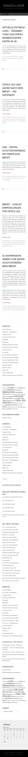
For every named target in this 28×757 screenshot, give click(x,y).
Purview (21, 403)
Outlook (18, 696)
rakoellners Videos (6, 367)
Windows (4, 408)
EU (8, 394)
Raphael (4, 60)
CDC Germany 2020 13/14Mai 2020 (10, 540)
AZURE (13, 117)
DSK (14, 178)
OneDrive (13, 403)
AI (2, 388)
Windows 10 (10, 408)
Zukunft (18, 244)
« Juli (4, 741)
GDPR (19, 394)
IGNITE (4, 396)
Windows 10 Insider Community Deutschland (12, 375)
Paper (17, 178)
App (6, 388)
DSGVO (4, 394)
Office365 (6, 403)
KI (6, 396)
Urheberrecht (12, 407)
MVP (8, 400)
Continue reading (6, 53)
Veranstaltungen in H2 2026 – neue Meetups (12, 645)
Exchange (16, 394)
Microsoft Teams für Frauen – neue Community (13, 652)
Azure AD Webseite (6, 329)
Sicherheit (20, 405)
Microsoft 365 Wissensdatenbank (9, 354)
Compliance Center (6, 334)
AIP (4, 388)
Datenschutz (15, 56)
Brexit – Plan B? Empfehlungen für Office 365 (12, 208)
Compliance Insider (12, 485)
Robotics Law (5, 370)
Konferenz (10, 396)
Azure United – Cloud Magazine (9, 332)
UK (6, 58)
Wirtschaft (13, 120)
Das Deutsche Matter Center (8, 337)
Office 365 (8, 120)
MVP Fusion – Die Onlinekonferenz (10, 362)
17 (4, 736)
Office (14, 400)
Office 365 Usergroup (7, 365)
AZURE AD (16, 388)
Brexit (3, 58)
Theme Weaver (19, 754)
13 (14, 734)
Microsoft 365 (5, 352)
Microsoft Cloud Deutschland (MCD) (10, 357)
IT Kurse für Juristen (7, 349)
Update (8, 407)
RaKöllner (14, 5)
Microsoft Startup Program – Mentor (10, 360)
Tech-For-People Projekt (7, 372)
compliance (10, 390)
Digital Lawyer (5, 342)
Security (8, 405)
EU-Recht (20, 176)
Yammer (16, 408)
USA (16, 407)
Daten (20, 390)
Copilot (17, 390)
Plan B (12, 244)
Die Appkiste (5, 339)
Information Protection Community (10, 344)
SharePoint (14, 405)
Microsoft (21, 117)
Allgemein (9, 56)
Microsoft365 (15, 398)
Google (23, 394)
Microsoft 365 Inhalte (13, 642)
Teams (4, 407)
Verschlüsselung (22, 407)
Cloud (17, 117)
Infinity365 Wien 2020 (7, 557)
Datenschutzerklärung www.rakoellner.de (11, 672)
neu (11, 400)
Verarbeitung (10, 58)
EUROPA (11, 394)
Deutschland (19, 392)
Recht (8, 119)
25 (7, 738)
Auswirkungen (18, 119)
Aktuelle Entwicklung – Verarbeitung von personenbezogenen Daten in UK (14, 34)
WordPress (19, 752)
